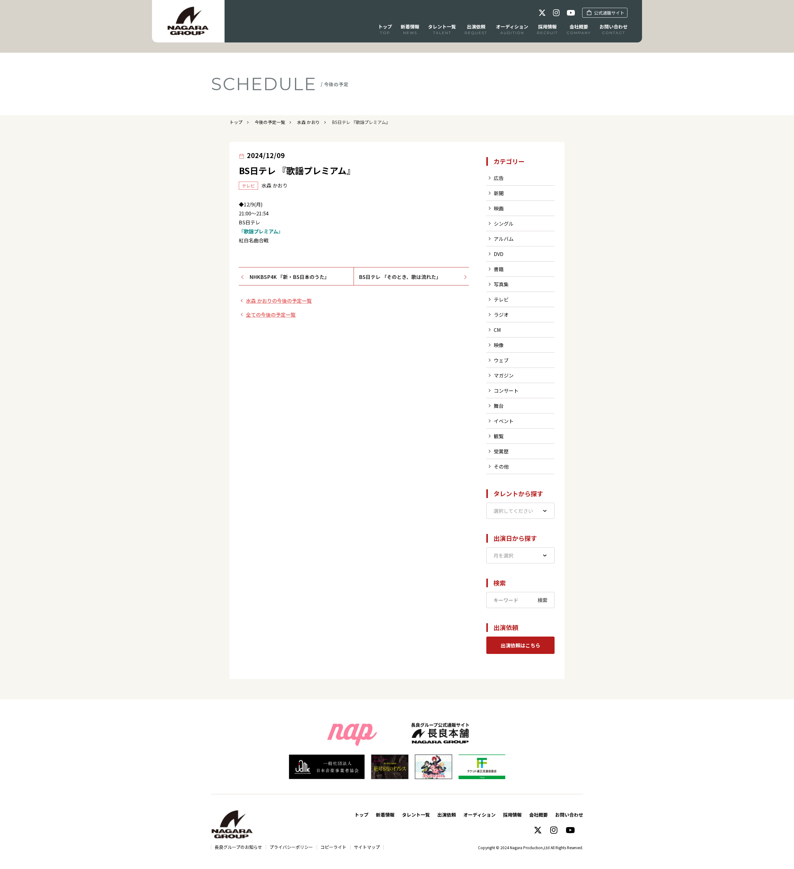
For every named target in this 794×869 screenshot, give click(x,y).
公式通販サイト (609, 13)
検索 (542, 600)
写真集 (501, 284)
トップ (236, 122)
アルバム (504, 238)
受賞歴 (501, 451)
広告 (499, 178)
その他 (501, 466)
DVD (498, 254)
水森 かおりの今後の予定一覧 (279, 300)
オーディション (479, 814)
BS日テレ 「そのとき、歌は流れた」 (400, 276)
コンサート (506, 390)
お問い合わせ (569, 814)
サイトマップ (367, 847)
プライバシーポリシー (291, 847)
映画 (499, 208)
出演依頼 (446, 814)
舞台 (499, 405)
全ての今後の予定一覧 (271, 314)
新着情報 (385, 814)
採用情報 (512, 814)
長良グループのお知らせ (238, 847)
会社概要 (538, 814)
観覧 (499, 436)
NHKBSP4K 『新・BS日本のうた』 (289, 276)
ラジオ (501, 314)
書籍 (499, 269)
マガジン (504, 375)
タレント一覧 (416, 814)
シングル (504, 223)
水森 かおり (308, 122)
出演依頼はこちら (520, 645)
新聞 (499, 193)
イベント (504, 421)
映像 (499, 345)
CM (497, 329)
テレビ (501, 299)
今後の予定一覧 (270, 122)
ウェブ (501, 360)
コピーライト (333, 847)
